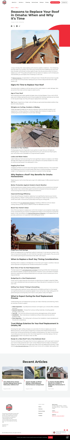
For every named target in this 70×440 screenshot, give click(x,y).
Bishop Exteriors (16, 78)
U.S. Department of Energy (27, 202)
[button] (14, 2)
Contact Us (64, 2)
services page (14, 335)
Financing (28, 2)
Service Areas (35, 2)
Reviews (42, 2)
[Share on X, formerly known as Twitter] (14, 26)
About (39, 406)
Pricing (46, 2)
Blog (17, 7)
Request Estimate (55, 2)
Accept (50, 437)
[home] (6, 2)
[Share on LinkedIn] (17, 26)
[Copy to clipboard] (19, 26)
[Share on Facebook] (11, 26)
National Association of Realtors (36, 213)
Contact (40, 415)
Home (12, 7)
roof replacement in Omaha (29, 270)
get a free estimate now (21, 346)
